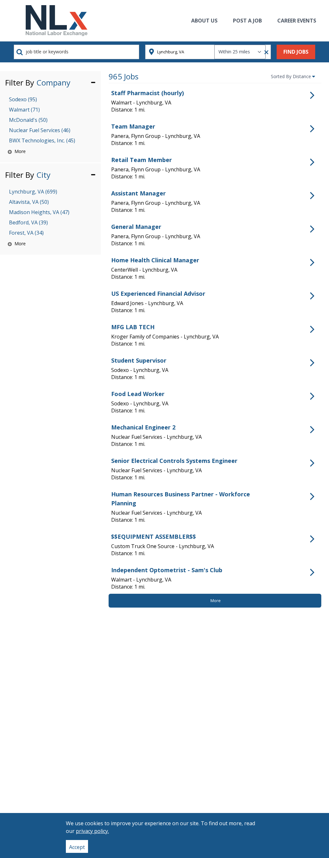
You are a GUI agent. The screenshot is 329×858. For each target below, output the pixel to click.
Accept (77, 847)
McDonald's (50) (28, 119)
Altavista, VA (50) (29, 201)
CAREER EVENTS (296, 20)
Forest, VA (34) (26, 232)
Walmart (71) (24, 109)
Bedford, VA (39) (28, 222)
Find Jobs (295, 51)
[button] (50, 82)
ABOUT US (204, 20)
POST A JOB (247, 20)
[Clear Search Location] (264, 52)
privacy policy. (92, 831)
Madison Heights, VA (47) (39, 212)
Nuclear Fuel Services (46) (39, 130)
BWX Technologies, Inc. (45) (42, 140)
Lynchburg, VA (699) (33, 191)
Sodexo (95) (23, 99)
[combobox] (76, 52)
